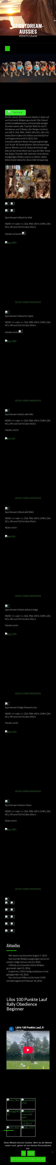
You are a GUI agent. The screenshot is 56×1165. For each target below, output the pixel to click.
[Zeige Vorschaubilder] (28, 302)
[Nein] (52, 1152)
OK (23, 1153)
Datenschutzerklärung (28, 1159)
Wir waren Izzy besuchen (20, 955)
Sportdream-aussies (28, 28)
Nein (31, 1153)
